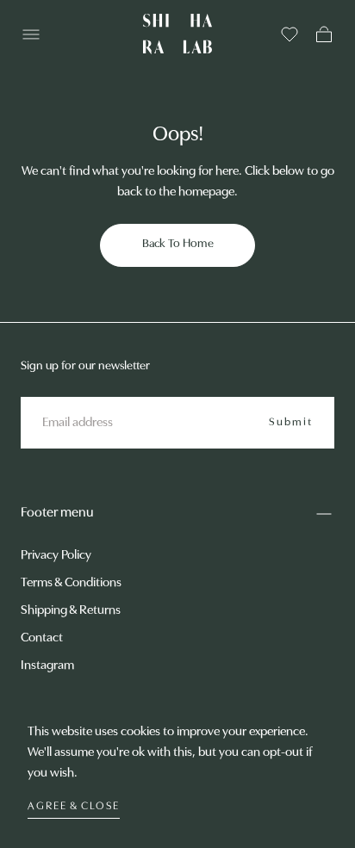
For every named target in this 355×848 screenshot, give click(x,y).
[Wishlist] (289, 34)
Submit (291, 422)
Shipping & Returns (71, 610)
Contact (42, 638)
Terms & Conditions (71, 583)
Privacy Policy (56, 555)
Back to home (178, 244)
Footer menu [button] (57, 513)
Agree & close (74, 806)
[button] (31, 34)
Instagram (47, 665)
